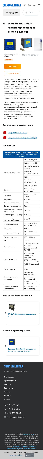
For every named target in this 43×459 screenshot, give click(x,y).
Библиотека (8, 388)
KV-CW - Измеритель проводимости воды (22, 315)
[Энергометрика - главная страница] (13, 4)
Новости (7, 384)
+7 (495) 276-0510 (12, 409)
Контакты (7, 395)
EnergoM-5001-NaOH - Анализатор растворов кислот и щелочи (22, 350)
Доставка (7, 392)
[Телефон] (34, 5)
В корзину (12, 66)
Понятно (29, 455)
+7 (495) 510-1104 (11, 405)
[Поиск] (26, 12)
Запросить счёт (13, 74)
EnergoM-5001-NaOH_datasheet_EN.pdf (17, 133)
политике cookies (15, 455)
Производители (10, 381)
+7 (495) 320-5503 (12, 413)
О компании (9, 377)
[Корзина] (24, 5)
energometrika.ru (28, 434)
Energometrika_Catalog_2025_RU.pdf (22, 138)
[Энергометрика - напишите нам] (39, 5)
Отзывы (7, 399)
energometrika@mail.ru (15, 417)
